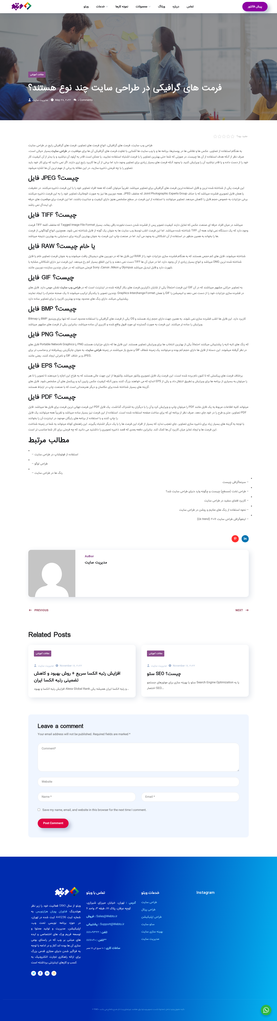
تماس (190, 7)
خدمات (100, 7)
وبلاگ (161, 7)
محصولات (141, 7)
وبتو (86, 7)
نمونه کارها (122, 7)
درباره (176, 7)
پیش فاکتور (255, 7)
